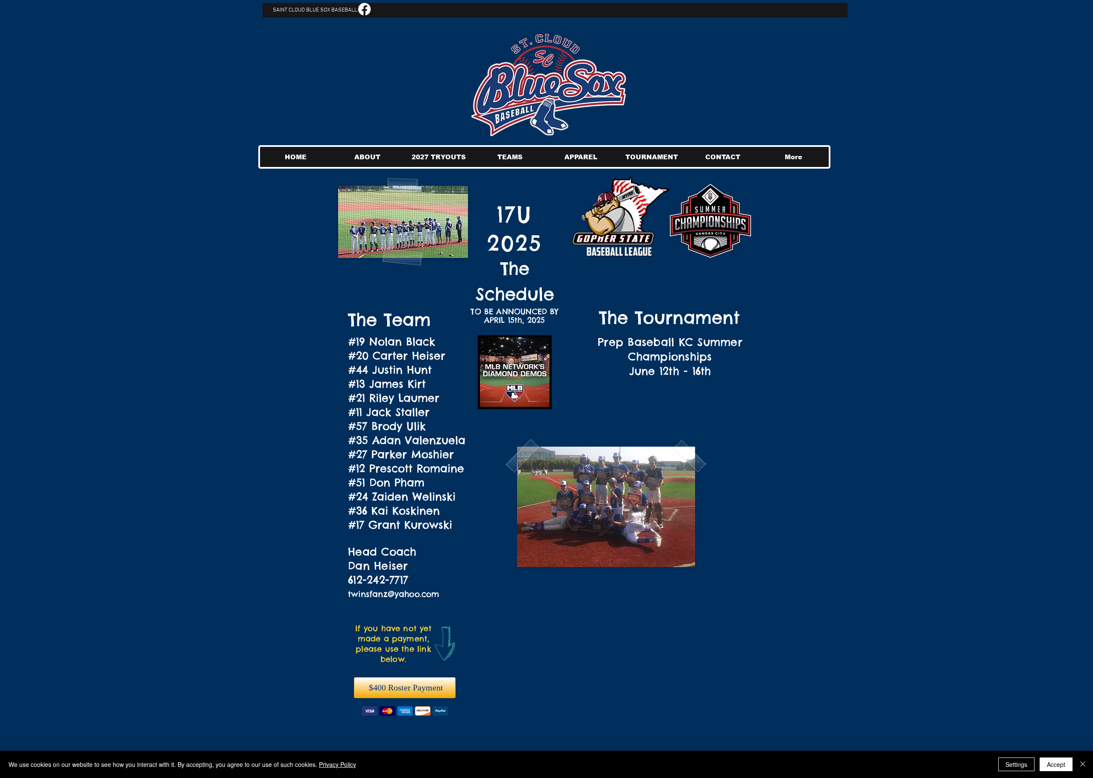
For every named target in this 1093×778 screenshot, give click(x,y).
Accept (1056, 764)
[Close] (1083, 764)
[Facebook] (364, 9)
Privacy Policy (337, 764)
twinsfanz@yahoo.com (393, 594)
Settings (1016, 764)
